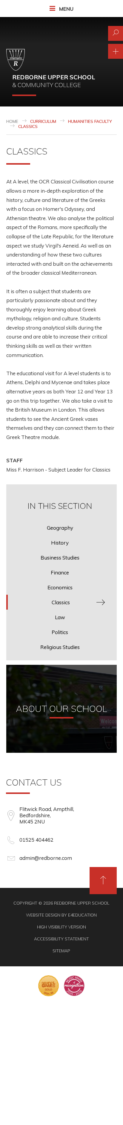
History (60, 543)
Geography (60, 528)
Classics (28, 126)
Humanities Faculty (90, 121)
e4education (82, 915)
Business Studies (60, 557)
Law (60, 617)
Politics (60, 632)
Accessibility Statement (61, 939)
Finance (60, 572)
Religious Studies (60, 647)
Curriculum (43, 121)
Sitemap (61, 951)
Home (12, 121)
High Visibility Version (61, 927)
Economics (60, 587)
